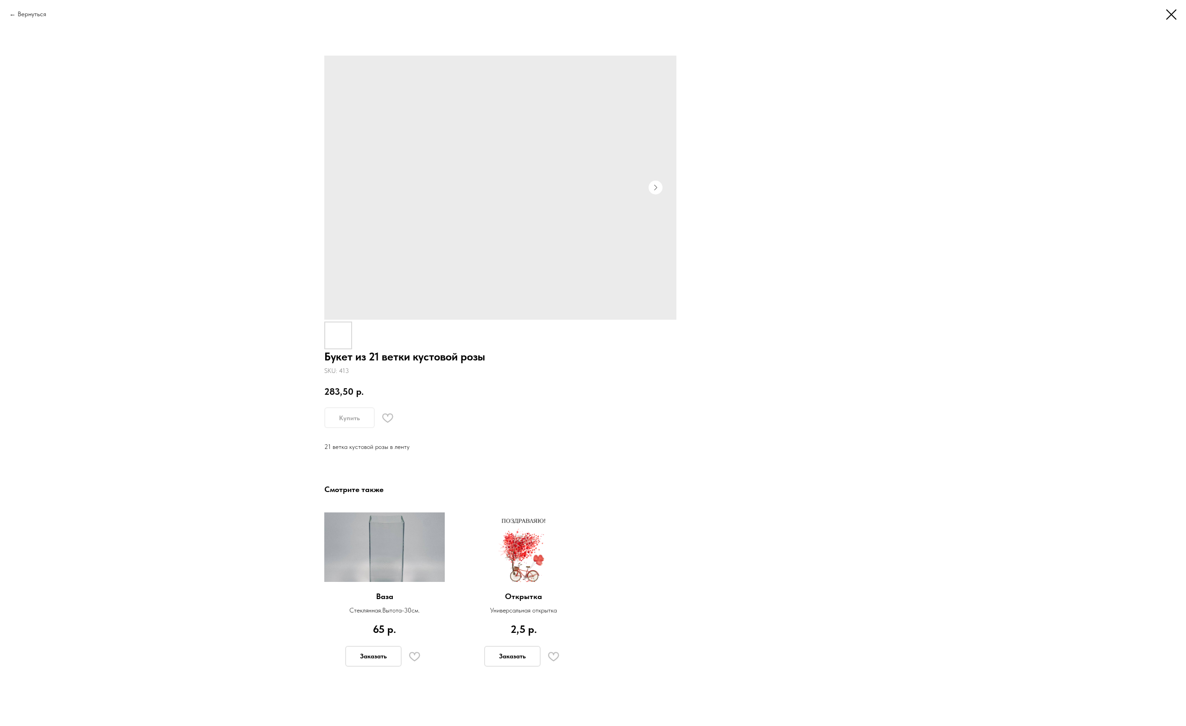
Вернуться (32, 14)
